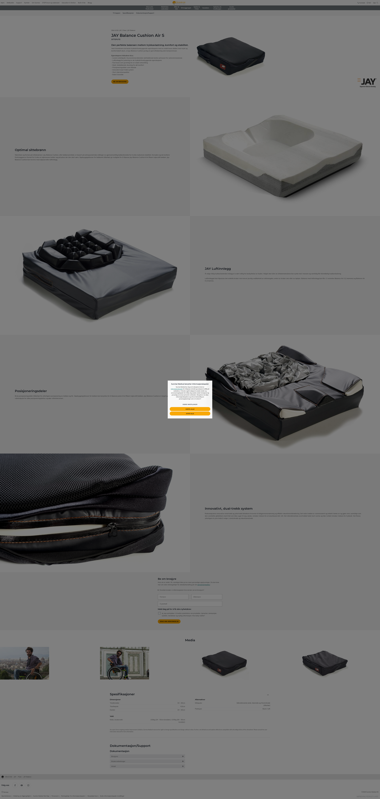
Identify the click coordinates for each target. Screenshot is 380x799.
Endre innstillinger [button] (190, 404)
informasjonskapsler (177, 389)
